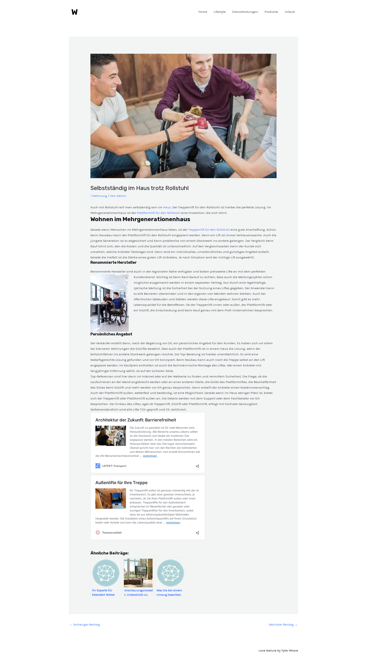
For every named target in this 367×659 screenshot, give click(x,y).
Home (202, 12)
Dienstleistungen (245, 12)
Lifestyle (220, 12)
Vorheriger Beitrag (84, 624)
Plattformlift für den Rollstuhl (158, 213)
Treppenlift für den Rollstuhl (209, 229)
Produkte (271, 12)
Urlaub (290, 12)
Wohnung (100, 196)
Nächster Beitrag (283, 624)
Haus (167, 207)
